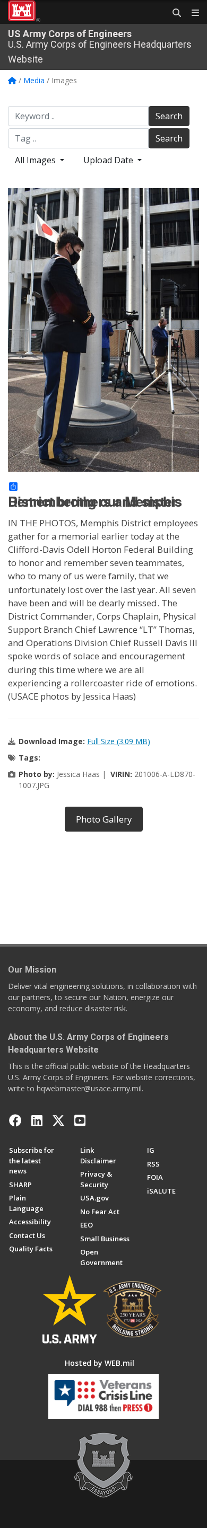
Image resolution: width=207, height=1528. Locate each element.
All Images (36, 160)
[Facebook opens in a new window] (15, 1120)
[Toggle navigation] (191, 13)
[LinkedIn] (36, 1120)
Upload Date (109, 160)
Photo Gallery (104, 819)
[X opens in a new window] (58, 1120)
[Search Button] (173, 13)
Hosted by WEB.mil (99, 1363)
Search (169, 116)
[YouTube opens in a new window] (79, 1120)
